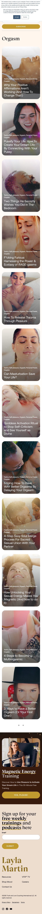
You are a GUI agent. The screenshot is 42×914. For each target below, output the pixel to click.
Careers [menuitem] (25, 882)
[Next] (22, 725)
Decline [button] (25, 17)
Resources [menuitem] (6, 877)
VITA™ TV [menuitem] (26, 877)
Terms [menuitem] (23, 902)
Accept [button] (17, 17)
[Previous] (19, 725)
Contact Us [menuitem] (7, 887)
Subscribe (21, 26)
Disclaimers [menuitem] (15, 902)
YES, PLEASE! (21, 795)
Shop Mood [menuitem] (7, 882)
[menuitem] (3, 909)
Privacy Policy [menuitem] (6, 902)
